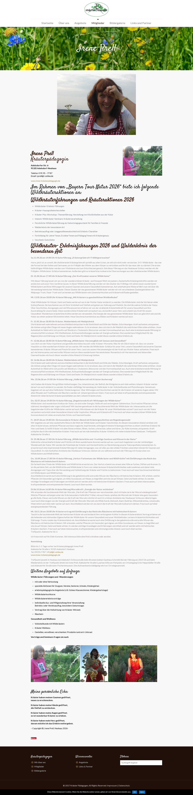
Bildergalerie (40, 770)
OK (135, 792)
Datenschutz (124, 785)
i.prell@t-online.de (45, 176)
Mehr (142, 792)
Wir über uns (40, 762)
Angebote (83, 762)
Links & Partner (86, 766)
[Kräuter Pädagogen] (96, 9)
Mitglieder (39, 766)
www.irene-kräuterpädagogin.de (45, 181)
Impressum (112, 785)
